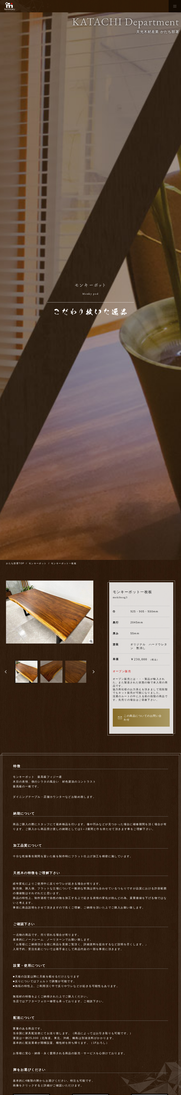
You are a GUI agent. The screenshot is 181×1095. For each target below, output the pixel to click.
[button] (26, 671)
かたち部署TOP (15, 563)
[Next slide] (93, 672)
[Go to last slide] (6, 672)
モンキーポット (38, 563)
